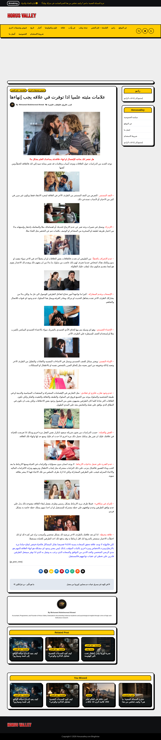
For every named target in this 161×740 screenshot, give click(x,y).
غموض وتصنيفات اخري (18, 28)
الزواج (64, 105)
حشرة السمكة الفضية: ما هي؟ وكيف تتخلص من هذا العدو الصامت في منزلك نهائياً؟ (133, 703)
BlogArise (95, 737)
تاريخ (32, 28)
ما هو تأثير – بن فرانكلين (24, 584)
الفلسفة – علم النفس (99, 28)
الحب (70, 105)
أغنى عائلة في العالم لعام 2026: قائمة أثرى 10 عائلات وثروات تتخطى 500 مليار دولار (98, 703)
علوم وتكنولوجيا (51, 28)
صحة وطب (83, 28)
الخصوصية (23, 34)
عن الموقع (123, 28)
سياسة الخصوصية (131, 117)
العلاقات (57, 105)
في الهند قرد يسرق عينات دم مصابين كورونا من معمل (87, 584)
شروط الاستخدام (37, 34)
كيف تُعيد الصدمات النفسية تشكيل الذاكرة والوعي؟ (60, 654)
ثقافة (63, 28)
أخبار (39, 28)
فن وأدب (71, 28)
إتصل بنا (127, 130)
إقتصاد (89, 695)
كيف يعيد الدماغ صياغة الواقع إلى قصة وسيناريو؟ (25, 654)
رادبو (113, 28)
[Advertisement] (80, 57)
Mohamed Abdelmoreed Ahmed (31, 105)
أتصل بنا (12, 34)
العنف (51, 105)
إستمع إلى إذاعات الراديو (133, 98)
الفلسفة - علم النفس (18, 90)
